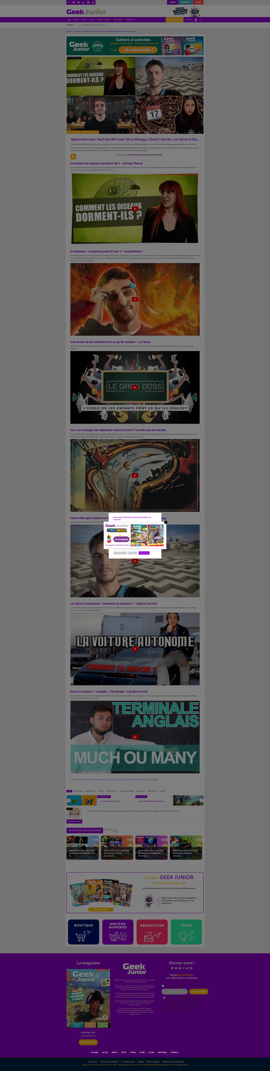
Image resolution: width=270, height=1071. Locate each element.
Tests (123, 1052)
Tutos (133, 1052)
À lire (142, 1052)
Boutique (162, 1052)
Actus (105, 1052)
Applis (114, 1052)
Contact (175, 1052)
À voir (151, 1052)
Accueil (94, 1052)
